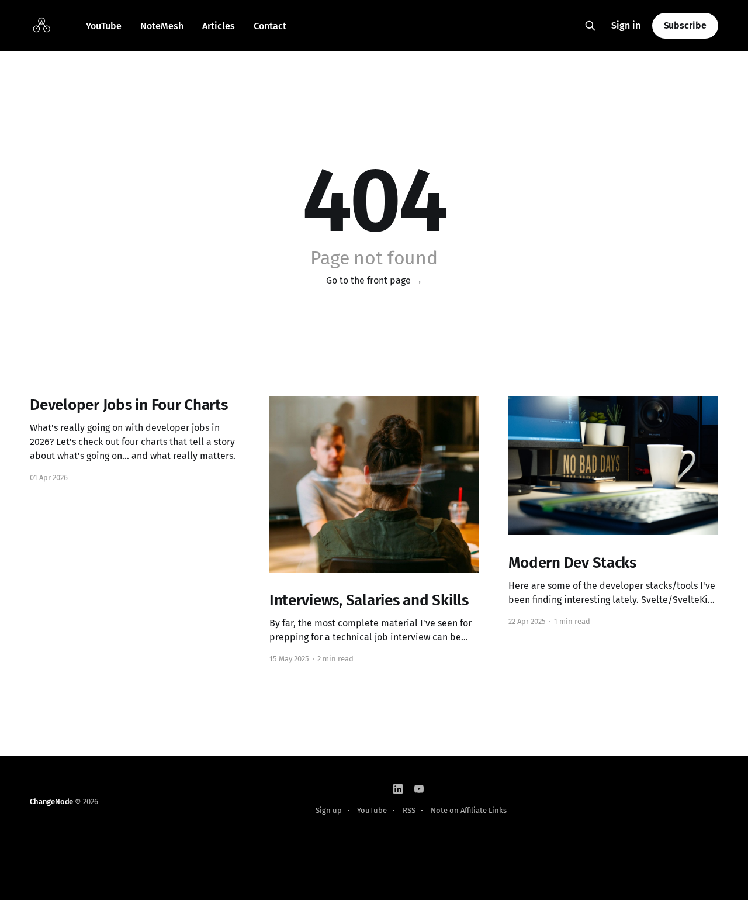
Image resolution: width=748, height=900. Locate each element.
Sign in (625, 25)
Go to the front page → (374, 280)
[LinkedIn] (398, 789)
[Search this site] (590, 25)
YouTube (104, 26)
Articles (218, 26)
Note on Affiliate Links (469, 810)
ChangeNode (51, 801)
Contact (270, 26)
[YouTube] (419, 789)
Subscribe (685, 25)
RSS (409, 810)
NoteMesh (161, 26)
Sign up (329, 810)
